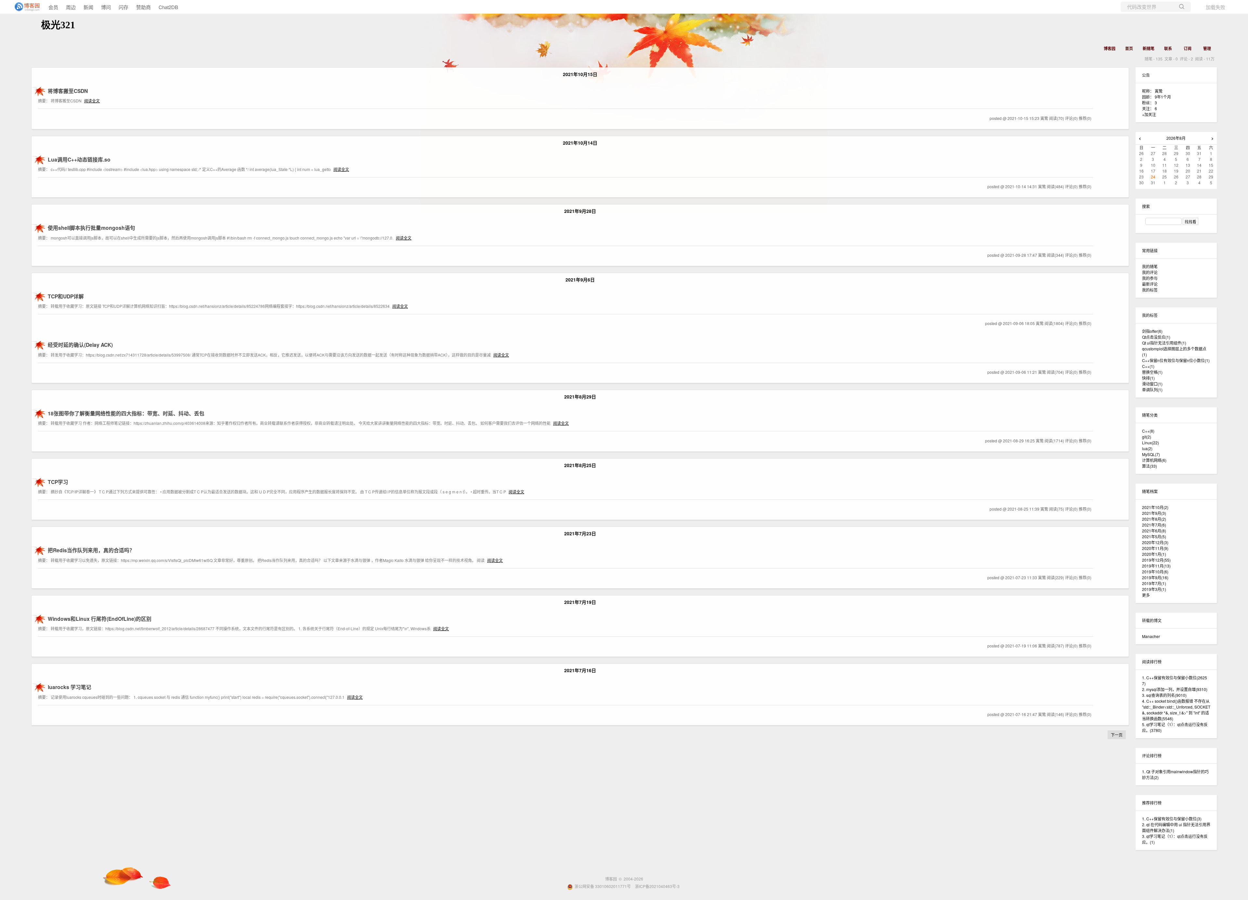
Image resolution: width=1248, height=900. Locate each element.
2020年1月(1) (1154, 554)
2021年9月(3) (1154, 513)
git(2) (1146, 436)
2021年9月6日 (580, 279)
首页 (1129, 48)
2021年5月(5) (1154, 536)
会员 (53, 7)
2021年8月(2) (1154, 519)
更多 (1146, 595)
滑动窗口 (1152, 383)
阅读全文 (92, 100)
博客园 (1109, 48)
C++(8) (1148, 431)
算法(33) (1149, 466)
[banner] (26, 6)
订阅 (1187, 48)
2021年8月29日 (580, 396)
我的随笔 (1150, 266)
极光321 (58, 25)
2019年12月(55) (1156, 560)
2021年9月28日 (580, 211)
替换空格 (1152, 372)
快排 (1148, 378)
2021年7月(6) (1154, 525)
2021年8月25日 (580, 465)
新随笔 (1148, 48)
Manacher (1151, 636)
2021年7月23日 (580, 533)
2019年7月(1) (1154, 583)
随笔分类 (1150, 415)
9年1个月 (1163, 96)
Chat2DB (168, 7)
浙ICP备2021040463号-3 (657, 886)
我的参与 (1150, 278)
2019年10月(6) (1155, 571)
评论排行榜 (1152, 755)
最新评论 (1150, 284)
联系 (1168, 48)
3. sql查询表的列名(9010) (1164, 695)
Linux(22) (1150, 442)
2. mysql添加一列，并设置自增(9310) (1174, 689)
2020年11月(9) (1155, 548)
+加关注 (1149, 114)
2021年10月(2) (1155, 507)
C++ (1148, 366)
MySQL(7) (1151, 454)
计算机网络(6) (1154, 460)
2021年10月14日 (580, 142)
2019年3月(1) (1154, 589)
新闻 (88, 7)
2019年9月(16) (1155, 577)
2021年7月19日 (580, 602)
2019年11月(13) (1156, 565)
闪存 (123, 7)
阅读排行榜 (1152, 661)
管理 (1207, 48)
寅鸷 (1159, 91)
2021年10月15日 (580, 74)
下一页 (1117, 734)
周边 (71, 7)
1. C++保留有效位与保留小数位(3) (1172, 818)
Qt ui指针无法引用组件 (1164, 343)
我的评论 (1150, 272)
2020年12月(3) (1155, 542)
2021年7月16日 (580, 670)
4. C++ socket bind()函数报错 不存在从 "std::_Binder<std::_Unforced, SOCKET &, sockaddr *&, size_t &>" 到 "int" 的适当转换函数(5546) (1176, 709)
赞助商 (143, 7)
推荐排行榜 (1152, 802)
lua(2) (1147, 448)
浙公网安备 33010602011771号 (603, 886)
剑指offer (1152, 331)
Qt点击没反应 (1156, 337)
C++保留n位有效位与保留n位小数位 (1176, 360)
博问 (106, 7)
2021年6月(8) (1154, 530)
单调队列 (1152, 389)
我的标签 (1150, 290)
